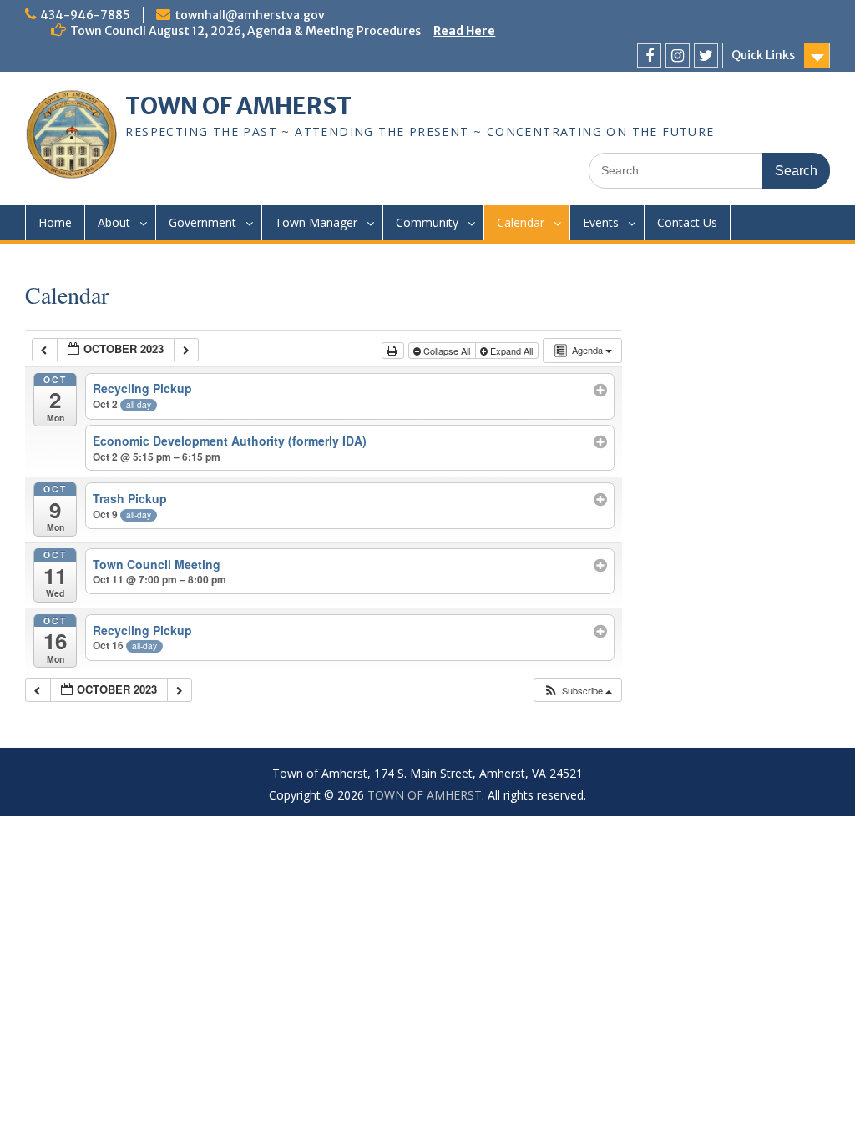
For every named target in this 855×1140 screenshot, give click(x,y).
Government (202, 222)
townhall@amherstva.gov (250, 15)
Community (427, 222)
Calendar (520, 222)
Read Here (464, 30)
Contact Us (687, 222)
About (114, 222)
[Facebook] (649, 55)
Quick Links (763, 55)
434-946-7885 (85, 15)
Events (601, 222)
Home (55, 222)
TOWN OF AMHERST (238, 106)
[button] (577, 690)
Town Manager (316, 222)
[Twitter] (706, 55)
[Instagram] (677, 55)
